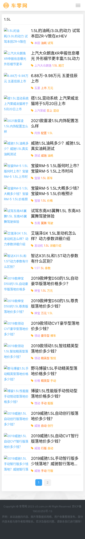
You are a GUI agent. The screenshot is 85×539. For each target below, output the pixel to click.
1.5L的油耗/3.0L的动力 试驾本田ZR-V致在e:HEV (55, 33)
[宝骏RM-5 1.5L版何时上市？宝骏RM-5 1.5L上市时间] (16, 171)
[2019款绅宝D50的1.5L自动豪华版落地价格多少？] (16, 283)
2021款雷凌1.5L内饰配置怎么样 (54, 123)
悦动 (37, 403)
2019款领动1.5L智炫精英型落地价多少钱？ (54, 348)
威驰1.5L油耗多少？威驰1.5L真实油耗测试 (56, 146)
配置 (44, 133)
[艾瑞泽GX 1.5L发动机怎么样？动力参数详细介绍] (16, 238)
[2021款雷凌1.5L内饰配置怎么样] (16, 126)
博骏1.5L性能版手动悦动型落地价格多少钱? (54, 394)
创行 (50, 425)
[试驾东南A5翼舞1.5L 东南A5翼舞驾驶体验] (16, 216)
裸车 (53, 335)
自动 (44, 425)
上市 (44, 88)
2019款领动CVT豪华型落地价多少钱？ (55, 326)
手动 (53, 380)
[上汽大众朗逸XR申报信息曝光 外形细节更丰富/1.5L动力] (16, 58)
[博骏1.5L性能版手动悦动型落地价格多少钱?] (16, 396)
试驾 (50, 43)
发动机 (38, 245)
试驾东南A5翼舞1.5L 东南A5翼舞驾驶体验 (56, 213)
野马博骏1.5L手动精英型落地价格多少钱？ (54, 371)
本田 (37, 43)
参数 (48, 268)
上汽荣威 (40, 110)
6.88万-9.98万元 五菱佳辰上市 (54, 78)
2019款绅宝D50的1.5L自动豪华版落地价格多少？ (54, 281)
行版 (44, 448)
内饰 (37, 133)
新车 (50, 178)
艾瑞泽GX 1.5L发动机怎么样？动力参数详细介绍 (53, 236)
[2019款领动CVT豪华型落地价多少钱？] (16, 328)
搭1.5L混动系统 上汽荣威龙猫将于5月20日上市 (54, 101)
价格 (50, 200)
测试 (37, 155)
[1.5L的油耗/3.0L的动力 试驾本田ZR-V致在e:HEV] (16, 36)
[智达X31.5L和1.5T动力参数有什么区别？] (16, 261)
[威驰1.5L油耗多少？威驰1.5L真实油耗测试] (16, 148)
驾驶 (50, 223)
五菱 (37, 88)
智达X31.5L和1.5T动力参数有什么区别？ (54, 258)
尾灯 (61, 65)
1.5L (55, 65)
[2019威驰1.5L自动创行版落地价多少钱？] (16, 418)
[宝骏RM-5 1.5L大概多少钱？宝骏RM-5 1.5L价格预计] (16, 193)
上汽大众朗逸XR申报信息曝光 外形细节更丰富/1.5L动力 (55, 56)
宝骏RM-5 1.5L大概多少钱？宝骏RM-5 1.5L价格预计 (56, 191)
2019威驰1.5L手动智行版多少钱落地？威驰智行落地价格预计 (54, 461)
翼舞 (44, 223)
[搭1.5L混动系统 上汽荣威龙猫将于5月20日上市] (16, 103)
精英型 (45, 358)
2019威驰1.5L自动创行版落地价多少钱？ (54, 416)
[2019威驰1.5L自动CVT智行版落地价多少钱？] (16, 441)
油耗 (44, 43)
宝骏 (37, 178)
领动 (37, 335)
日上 (49, 110)
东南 (37, 223)
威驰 (44, 155)
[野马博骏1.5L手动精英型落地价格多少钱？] (16, 373)
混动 (56, 110)
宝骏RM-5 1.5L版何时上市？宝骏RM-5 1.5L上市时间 (56, 168)
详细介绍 (55, 245)
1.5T (37, 268)
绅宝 (37, 290)
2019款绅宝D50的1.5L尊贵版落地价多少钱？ (54, 303)
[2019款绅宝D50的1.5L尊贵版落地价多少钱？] (16, 306)
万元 (50, 88)
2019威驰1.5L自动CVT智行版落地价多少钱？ (55, 439)
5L (42, 268)
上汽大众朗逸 (42, 65)
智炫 (53, 358)
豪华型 (45, 335)
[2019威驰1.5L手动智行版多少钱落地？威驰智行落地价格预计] (16, 463)
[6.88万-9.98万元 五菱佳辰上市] (16, 81)
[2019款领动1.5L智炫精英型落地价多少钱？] (16, 351)
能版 (50, 403)
